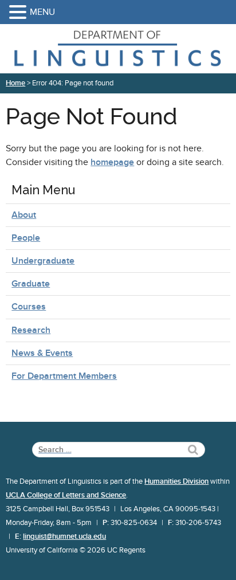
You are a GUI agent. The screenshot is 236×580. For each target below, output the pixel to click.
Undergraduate (42, 261)
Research (30, 330)
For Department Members (64, 376)
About (23, 215)
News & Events (42, 353)
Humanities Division (176, 481)
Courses (28, 306)
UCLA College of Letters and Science (66, 495)
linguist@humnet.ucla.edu (64, 536)
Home (15, 83)
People (25, 238)
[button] (19, 13)
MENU (42, 12)
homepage (112, 162)
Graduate (30, 284)
